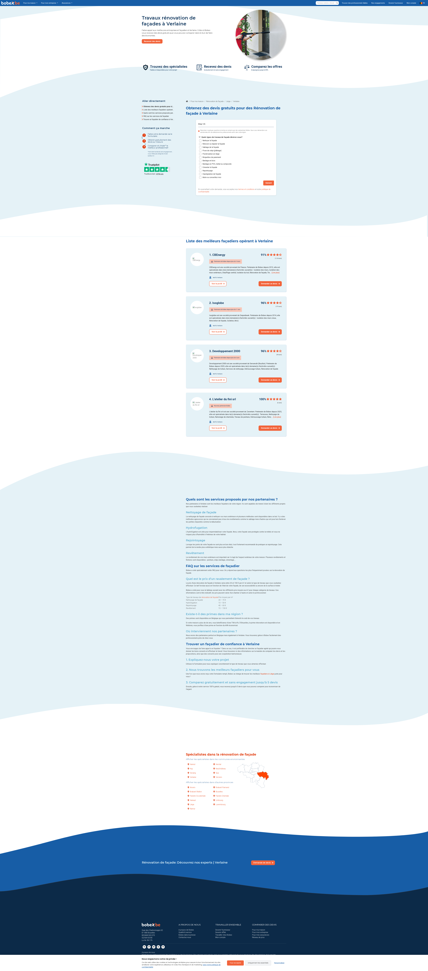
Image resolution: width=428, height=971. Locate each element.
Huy (191, 769)
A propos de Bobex (186, 930)
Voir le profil (217, 284)
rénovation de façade (209, 597)
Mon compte (411, 3)
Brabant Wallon (196, 792)
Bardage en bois (209, 161)
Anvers (192, 787)
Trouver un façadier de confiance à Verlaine (158, 119)
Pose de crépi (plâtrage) (212, 151)
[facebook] (144, 947)
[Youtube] (153, 947)
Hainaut (193, 800)
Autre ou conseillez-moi (212, 177)
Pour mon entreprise (260, 932)
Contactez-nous (185, 937)
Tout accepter (235, 963)
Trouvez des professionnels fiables (355, 3)
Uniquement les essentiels (258, 963)
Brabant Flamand (222, 787)
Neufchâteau (221, 769)
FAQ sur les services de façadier (156, 116)
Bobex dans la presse (187, 935)
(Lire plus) (276, 273)
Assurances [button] (66, 3)
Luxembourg (220, 804)
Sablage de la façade (211, 147)
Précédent (204, 183)
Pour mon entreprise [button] (49, 3)
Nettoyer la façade (210, 140)
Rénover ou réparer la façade (214, 144)
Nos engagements (378, 3)
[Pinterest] (158, 947)
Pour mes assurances (260, 935)
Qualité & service (185, 932)
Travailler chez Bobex (223, 935)
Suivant (268, 183)
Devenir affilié (220, 932)
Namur (192, 809)
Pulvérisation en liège (211, 154)
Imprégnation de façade (212, 174)
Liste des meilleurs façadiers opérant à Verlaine (158, 110)
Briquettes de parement (212, 157)
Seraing (193, 773)
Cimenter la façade (210, 167)
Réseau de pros (258, 937)
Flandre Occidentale (198, 796)
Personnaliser (279, 963)
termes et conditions (246, 189)
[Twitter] (149, 947)
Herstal (218, 764)
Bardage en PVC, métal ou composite (217, 164)
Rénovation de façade (215, 101)
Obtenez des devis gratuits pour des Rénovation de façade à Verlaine (158, 106)
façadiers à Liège (267, 674)
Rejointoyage (208, 171)
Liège (228, 101)
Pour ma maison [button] (29, 3)
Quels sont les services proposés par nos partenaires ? (158, 113)
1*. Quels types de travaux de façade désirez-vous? (220, 137)
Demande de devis (262, 863)
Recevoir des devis (152, 41)
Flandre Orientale (222, 796)
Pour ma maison (197, 101)
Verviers (219, 777)
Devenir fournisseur (396, 3)
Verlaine (193, 777)
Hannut (192, 764)
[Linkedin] (163, 947)
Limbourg (219, 800)
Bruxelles (219, 792)
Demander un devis (269, 284)
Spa (217, 773)
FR (423, 3)
